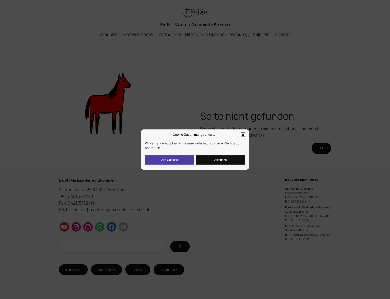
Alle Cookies (169, 159)
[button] (243, 135)
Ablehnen (220, 159)
